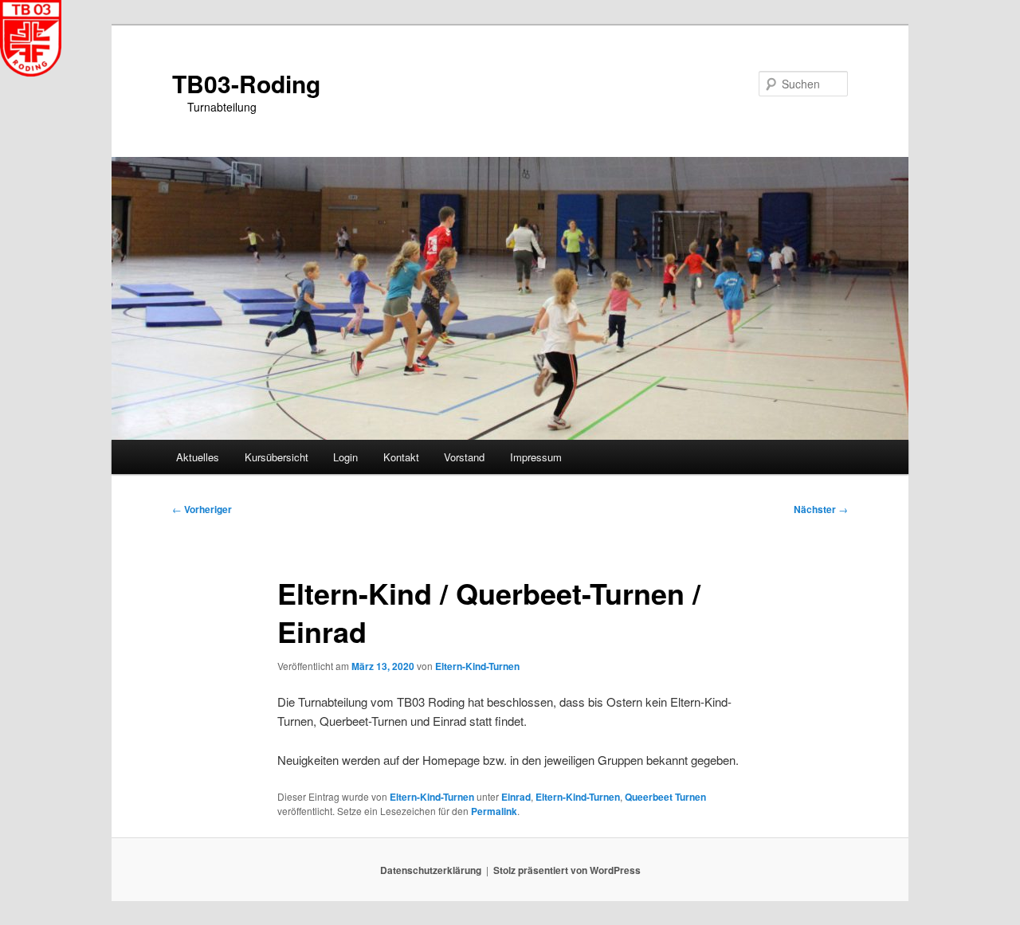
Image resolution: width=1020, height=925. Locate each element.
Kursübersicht (276, 456)
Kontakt (401, 456)
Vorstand (464, 456)
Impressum (536, 456)
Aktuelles (197, 456)
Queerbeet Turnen (665, 797)
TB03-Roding (246, 83)
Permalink (494, 811)
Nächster (821, 509)
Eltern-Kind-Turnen (477, 666)
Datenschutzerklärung (430, 870)
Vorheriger (202, 509)
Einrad (516, 797)
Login (345, 456)
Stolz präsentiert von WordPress (567, 870)
